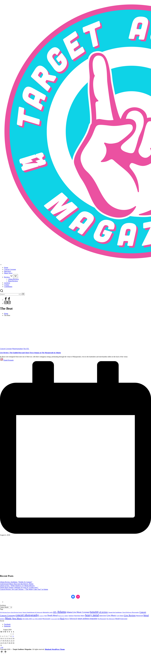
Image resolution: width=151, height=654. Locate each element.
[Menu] (1, 264)
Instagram (7, 626)
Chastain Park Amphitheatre (115, 612)
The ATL (26, 349)
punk (58, 618)
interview (102, 616)
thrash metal (123, 618)
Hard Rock (77, 615)
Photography (46, 618)
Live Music (111, 615)
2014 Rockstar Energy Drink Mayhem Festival (11, 612)
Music (8, 618)
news (33, 618)
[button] (20, 294)
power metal (54, 618)
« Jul (1, 647)
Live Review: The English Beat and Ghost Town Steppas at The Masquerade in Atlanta (30, 353)
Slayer (67, 618)
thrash (117, 619)
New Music (17, 618)
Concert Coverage (6, 349)
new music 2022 (27, 618)
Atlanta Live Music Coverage (77, 612)
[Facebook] (7, 300)
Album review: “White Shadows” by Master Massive (17, 586)
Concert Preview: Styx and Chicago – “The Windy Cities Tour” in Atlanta (24, 589)
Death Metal (52, 615)
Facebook (7, 624)
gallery (66, 615)
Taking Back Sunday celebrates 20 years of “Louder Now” (19, 587)
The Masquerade (102, 618)
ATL (55, 612)
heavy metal (92, 615)
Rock (62, 618)
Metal (146, 615)
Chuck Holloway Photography (130, 612)
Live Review (130, 615)
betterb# (94, 612)
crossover (41, 615)
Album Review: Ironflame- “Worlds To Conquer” (16, 582)
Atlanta (61, 611)
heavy (83, 615)
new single (38, 618)
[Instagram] (7, 303)
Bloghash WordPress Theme (55, 649)
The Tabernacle (110, 618)
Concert (142, 612)
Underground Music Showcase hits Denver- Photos (16, 584)
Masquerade (139, 615)
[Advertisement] (75, 332)
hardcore (71, 615)
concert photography (27, 615)
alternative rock (48, 612)
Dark (45, 615)
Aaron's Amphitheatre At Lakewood (32, 612)
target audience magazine (87, 618)
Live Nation (120, 615)
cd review (103, 612)
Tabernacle (73, 619)
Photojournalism (17, 349)
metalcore (2, 618)
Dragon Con (61, 615)
